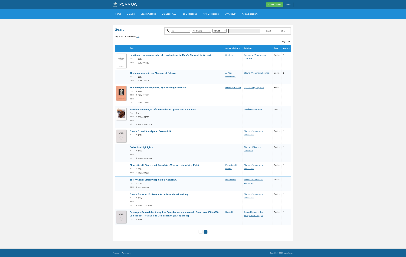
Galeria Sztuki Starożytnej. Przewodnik (150, 131)
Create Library (274, 4)
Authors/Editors (232, 48)
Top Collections (189, 14)
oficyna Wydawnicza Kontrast (256, 73)
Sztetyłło (229, 55)
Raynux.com (126, 253)
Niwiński (229, 212)
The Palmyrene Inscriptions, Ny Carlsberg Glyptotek (158, 87)
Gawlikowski (230, 76)
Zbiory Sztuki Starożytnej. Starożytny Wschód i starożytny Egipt (164, 165)
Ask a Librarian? (250, 14)
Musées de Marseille (253, 109)
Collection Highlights (141, 147)
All (138, 36)
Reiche (228, 169)
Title (132, 48)
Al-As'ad (228, 73)
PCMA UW (128, 4)
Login (288, 4)
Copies (286, 48)
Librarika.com (288, 253)
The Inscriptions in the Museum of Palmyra (153, 73)
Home (118, 14)
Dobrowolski (230, 180)
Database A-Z (169, 14)
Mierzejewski (231, 165)
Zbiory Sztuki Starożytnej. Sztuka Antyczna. (153, 179)
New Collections (211, 14)
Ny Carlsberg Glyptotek (254, 87)
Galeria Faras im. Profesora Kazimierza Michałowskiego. (160, 194)
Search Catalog (148, 14)
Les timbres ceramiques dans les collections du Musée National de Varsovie (171, 55)
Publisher (248, 48)
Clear (283, 31)
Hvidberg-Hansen (233, 87)
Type (276, 48)
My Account (230, 14)
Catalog (131, 14)
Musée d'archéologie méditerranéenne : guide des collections (163, 109)
